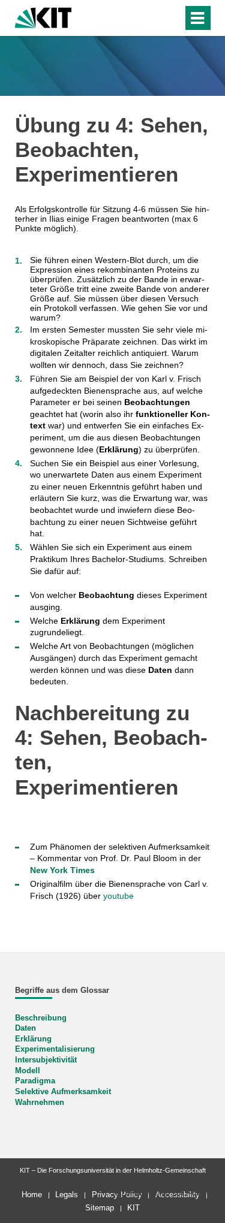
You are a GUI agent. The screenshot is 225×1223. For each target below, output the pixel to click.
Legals (66, 1194)
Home (32, 1194)
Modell (27, 1071)
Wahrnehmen (39, 1102)
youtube (118, 896)
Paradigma (35, 1081)
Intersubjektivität (46, 1060)
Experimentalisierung (55, 1049)
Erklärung (33, 1039)
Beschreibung (41, 1018)
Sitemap (99, 1207)
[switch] (152, 18)
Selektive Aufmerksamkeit (63, 1092)
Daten (25, 1028)
